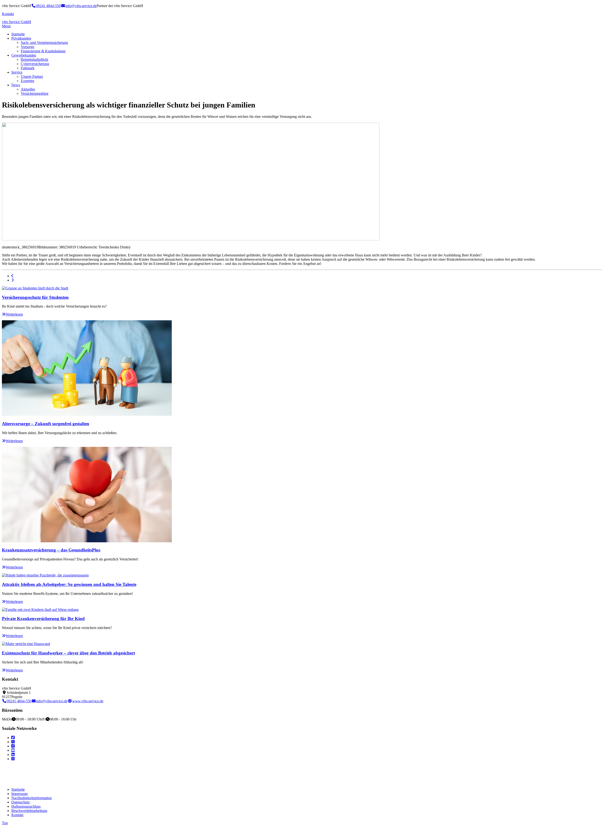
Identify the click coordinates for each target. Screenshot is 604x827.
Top (5, 823)
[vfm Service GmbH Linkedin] (13, 755)
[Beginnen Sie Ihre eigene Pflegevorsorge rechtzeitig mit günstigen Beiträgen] (12, 280)
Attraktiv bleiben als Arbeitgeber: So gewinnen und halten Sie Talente (69, 584)
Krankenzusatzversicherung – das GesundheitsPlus (51, 549)
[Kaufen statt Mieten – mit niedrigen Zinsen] (12, 276)
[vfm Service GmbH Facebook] (13, 738)
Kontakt (8, 14)
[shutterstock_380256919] (190, 239)
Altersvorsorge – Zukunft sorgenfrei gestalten (45, 423)
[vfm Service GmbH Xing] (13, 746)
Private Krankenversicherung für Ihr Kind (43, 618)
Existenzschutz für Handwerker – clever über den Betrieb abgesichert (68, 652)
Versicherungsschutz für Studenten (35, 297)
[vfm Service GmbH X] (13, 742)
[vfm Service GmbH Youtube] (13, 750)
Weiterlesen (14, 314)
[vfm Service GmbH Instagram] (13, 759)
